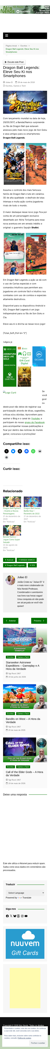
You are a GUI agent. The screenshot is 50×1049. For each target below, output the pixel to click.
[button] (14, 163)
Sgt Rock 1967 (14, 673)
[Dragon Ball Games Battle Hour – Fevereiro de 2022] (33, 502)
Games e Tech (19, 86)
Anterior (12, 621)
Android (10, 560)
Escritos (9, 86)
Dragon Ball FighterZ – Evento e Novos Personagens (12, 511)
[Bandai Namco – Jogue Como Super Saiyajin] (12, 530)
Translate (27, 898)
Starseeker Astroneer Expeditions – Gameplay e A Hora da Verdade (22, 665)
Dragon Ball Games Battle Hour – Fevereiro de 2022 (32, 511)
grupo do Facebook (35, 422)
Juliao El (9, 82)
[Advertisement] (25, 988)
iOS (33, 565)
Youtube (35, 418)
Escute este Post (15, 62)
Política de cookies (24, 1038)
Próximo (37, 621)
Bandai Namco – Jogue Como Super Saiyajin (11, 539)
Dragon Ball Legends (16, 565)
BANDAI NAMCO (27, 560)
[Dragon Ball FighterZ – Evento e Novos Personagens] (12, 502)
